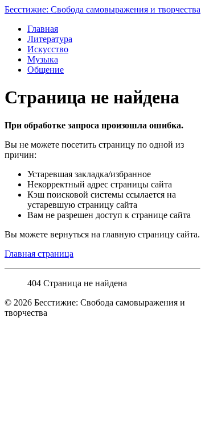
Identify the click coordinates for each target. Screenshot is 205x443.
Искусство (47, 49)
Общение (45, 69)
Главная (42, 29)
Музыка (42, 59)
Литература (49, 39)
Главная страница (39, 253)
